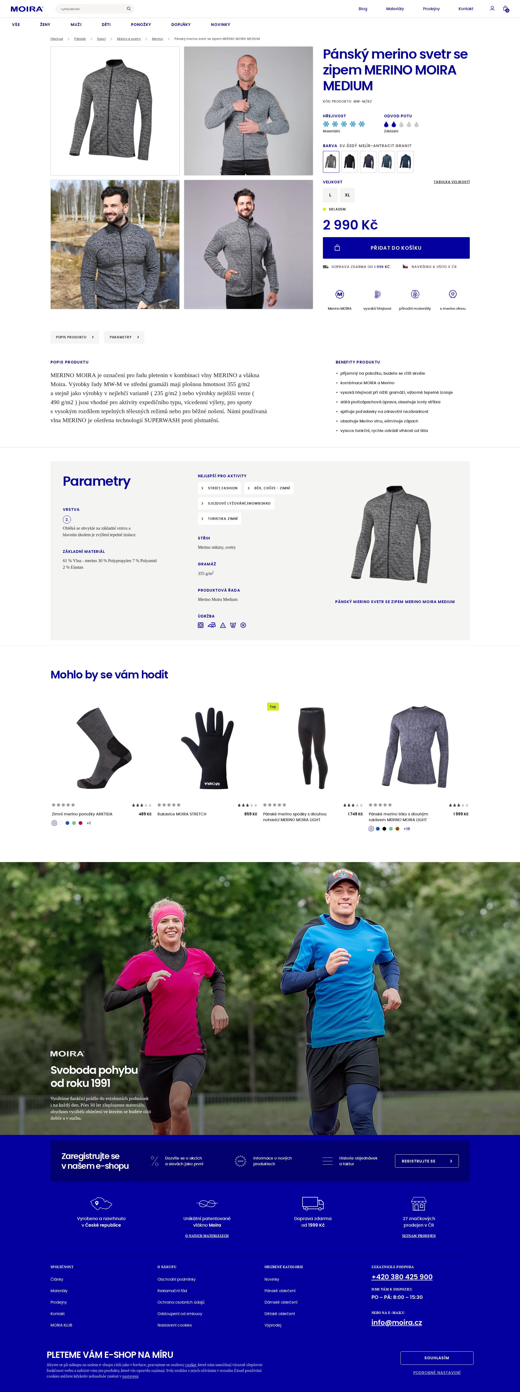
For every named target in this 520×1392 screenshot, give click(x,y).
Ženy (45, 24)
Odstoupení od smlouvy (180, 1313)
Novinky (220, 24)
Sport (101, 39)
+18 (406, 828)
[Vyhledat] (130, 9)
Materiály (395, 8)
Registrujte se (419, 1161)
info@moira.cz (397, 1322)
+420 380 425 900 (402, 1277)
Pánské (80, 39)
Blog (363, 8)
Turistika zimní (223, 518)
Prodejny (431, 8)
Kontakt (466, 8)
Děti (106, 24)
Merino (157, 39)
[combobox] (91, 9)
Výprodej (273, 1325)
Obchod (56, 39)
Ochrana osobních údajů (181, 1302)
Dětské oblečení (280, 1313)
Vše (16, 24)
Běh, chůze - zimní (272, 488)
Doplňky (181, 24)
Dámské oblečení (281, 1302)
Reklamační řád (172, 1290)
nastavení (130, 1376)
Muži (76, 24)
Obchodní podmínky (177, 1279)
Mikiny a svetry (129, 39)
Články (56, 1279)
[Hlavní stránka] (27, 8)
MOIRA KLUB (61, 1325)
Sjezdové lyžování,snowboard (239, 503)
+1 (89, 823)
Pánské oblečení (280, 1290)
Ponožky (141, 24)
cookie (190, 1364)
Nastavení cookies (175, 1325)
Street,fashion (223, 488)
